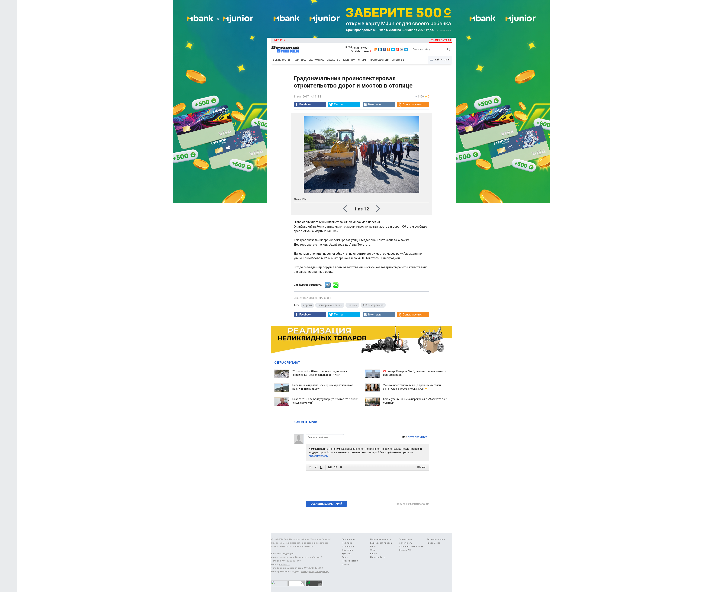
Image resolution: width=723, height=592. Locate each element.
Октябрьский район (329, 305)
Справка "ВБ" (405, 550)
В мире (345, 564)
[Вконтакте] (380, 49)
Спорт (362, 60)
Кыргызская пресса (381, 543)
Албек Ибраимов (373, 305)
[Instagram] (401, 49)
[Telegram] (406, 49)
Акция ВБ (398, 60)
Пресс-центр (433, 543)
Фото (372, 550)
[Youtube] (397, 49)
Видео (373, 553)
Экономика (316, 60)
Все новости (281, 60)
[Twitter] (393, 49)
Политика (299, 60)
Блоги (373, 546)
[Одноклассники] (388, 49)
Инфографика (377, 557)
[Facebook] (384, 49)
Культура (349, 60)
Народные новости (380, 539)
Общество (333, 60)
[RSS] (375, 49)
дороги (307, 305)
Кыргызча (279, 40)
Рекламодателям (440, 40)
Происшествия (379, 60)
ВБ (319, 96)
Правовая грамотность (410, 546)
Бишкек (352, 305)
